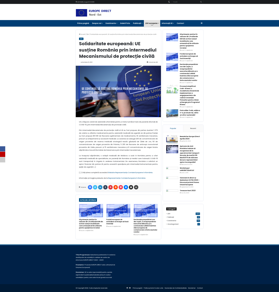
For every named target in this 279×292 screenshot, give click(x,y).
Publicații (137, 23)
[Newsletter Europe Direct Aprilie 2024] (172, 139)
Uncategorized (173, 224)
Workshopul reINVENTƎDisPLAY (187, 169)
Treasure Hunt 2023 (188, 190)
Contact (180, 23)
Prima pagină (83, 23)
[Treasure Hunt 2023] (172, 193)
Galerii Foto (125, 23)
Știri (88, 34)
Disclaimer (192, 288)
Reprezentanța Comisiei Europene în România (126, 178)
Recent (193, 128)
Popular (173, 128)
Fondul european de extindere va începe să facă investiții (117, 221)
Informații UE (167, 23)
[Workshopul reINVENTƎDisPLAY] (172, 171)
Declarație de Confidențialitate (176, 288)
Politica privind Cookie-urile (153, 288)
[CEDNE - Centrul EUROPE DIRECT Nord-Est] (93, 13)
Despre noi (96, 23)
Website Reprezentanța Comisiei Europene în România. (130, 172)
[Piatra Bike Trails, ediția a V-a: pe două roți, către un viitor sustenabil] (172, 113)
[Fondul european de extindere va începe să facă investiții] (118, 210)
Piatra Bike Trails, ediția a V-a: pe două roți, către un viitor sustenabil (190, 112)
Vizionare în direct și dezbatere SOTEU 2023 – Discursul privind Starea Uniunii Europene (190, 181)
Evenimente (111, 23)
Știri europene (151, 23)
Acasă (82, 34)
